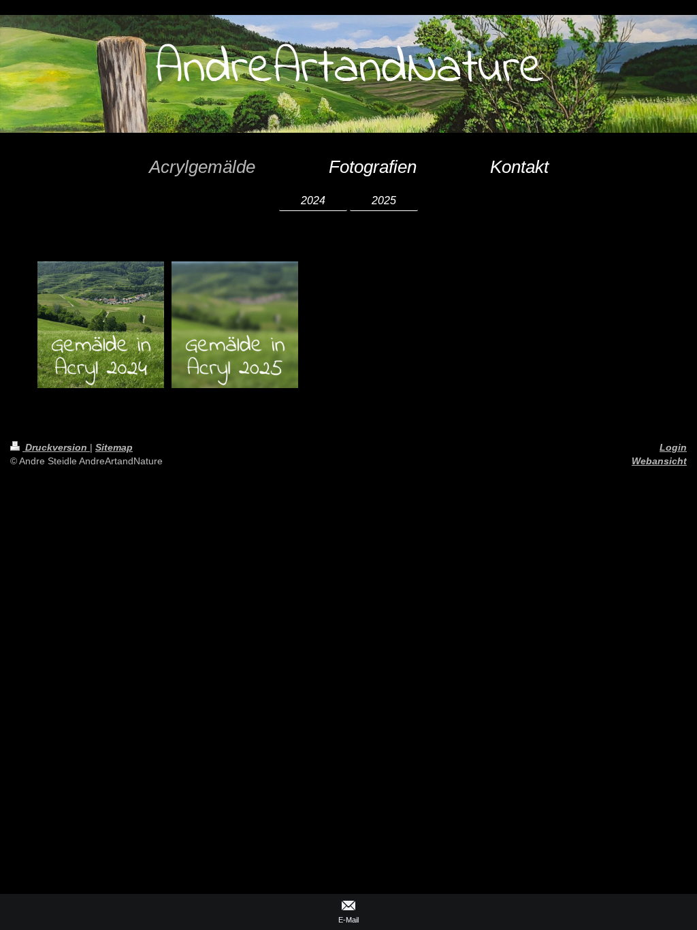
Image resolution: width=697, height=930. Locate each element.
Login (673, 447)
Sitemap (114, 447)
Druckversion (56, 447)
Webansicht (659, 460)
